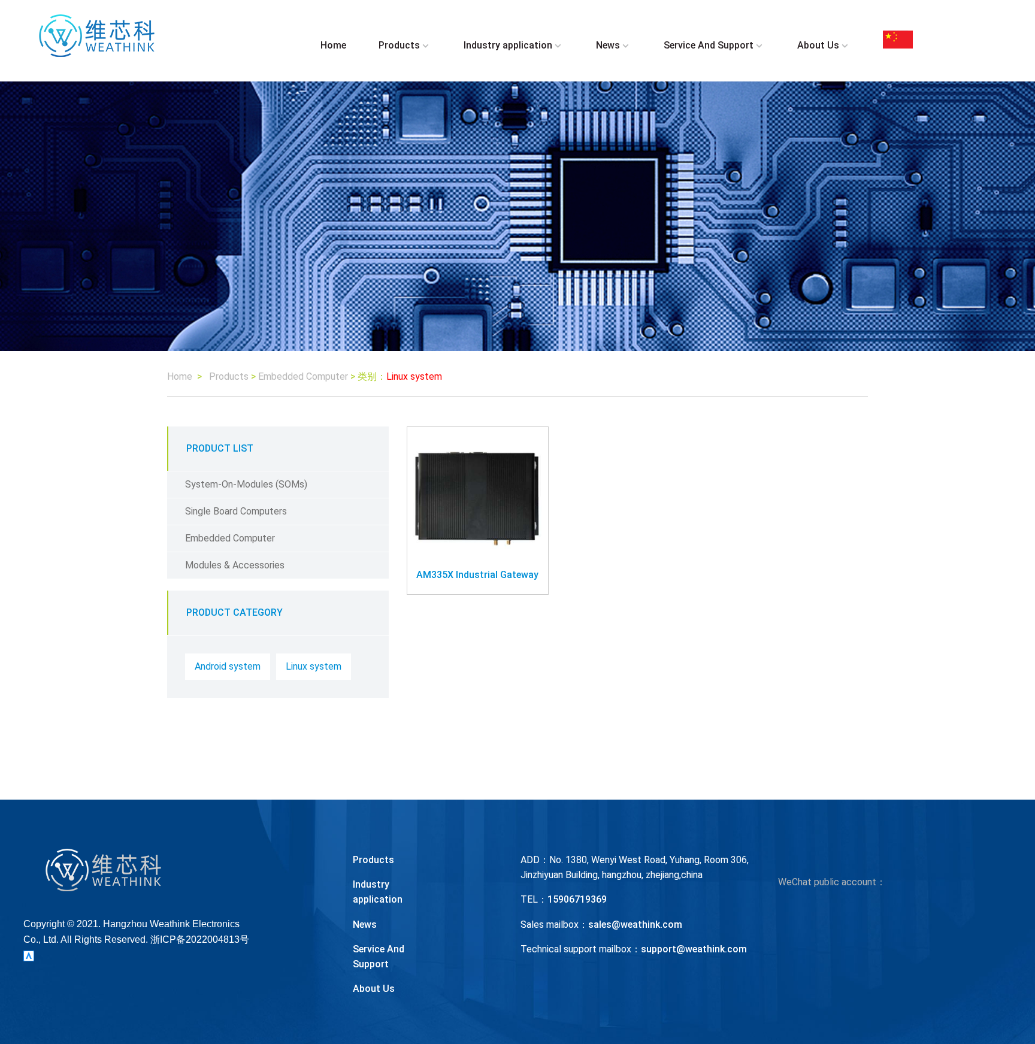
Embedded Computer (303, 376)
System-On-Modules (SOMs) (246, 484)
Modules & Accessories (235, 565)
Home (333, 45)
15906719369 (577, 899)
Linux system (313, 666)
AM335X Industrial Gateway (477, 574)
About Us (818, 45)
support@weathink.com (694, 949)
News (608, 45)
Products (399, 45)
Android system (228, 666)
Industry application (508, 45)
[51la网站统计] (28, 955)
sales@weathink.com (635, 924)
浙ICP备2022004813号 (199, 939)
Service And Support (708, 45)
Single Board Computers (236, 511)
